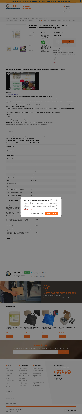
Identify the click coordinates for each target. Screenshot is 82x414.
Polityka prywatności (28, 209)
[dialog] (41, 207)
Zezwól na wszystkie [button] (51, 213)
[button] (37, 213)
